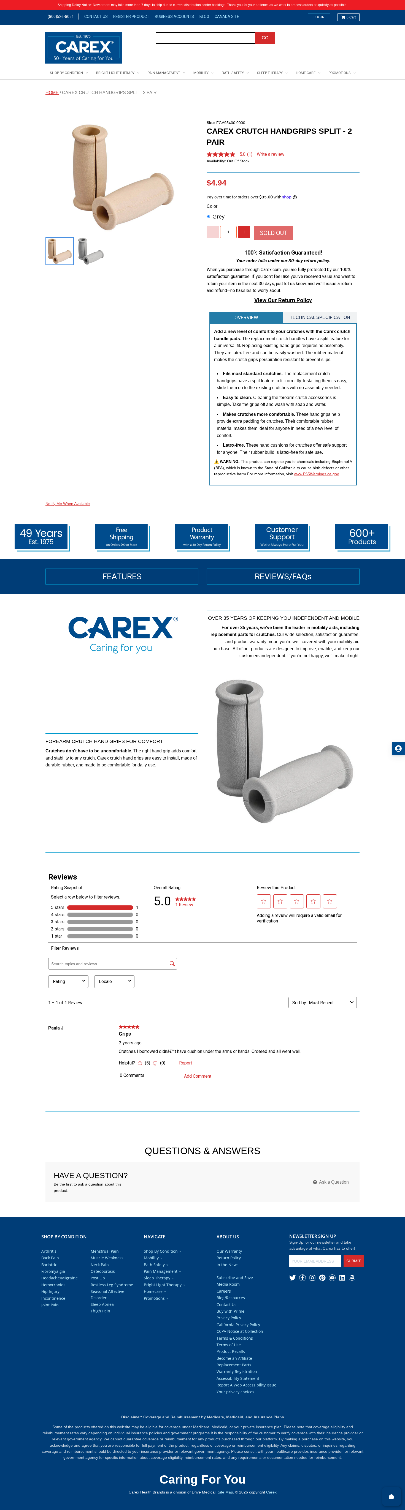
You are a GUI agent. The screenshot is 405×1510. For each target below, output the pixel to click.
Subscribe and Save (235, 1277)
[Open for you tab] (398, 748)
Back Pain (50, 1257)
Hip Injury (50, 1291)
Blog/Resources (231, 1297)
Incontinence (53, 1298)
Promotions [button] (154, 1298)
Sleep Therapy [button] (157, 1277)
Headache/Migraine (59, 1277)
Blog (204, 16)
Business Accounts (174, 16)
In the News (228, 1264)
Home (52, 92)
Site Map (225, 1492)
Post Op (98, 1277)
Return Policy (229, 1257)
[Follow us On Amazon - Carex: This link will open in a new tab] (352, 1277)
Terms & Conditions (235, 1338)
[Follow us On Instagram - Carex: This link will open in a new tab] (312, 1277)
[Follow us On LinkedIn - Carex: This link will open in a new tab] (342, 1277)
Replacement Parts (234, 1364)
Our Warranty (229, 1251)
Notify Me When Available (67, 503)
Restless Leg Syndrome (112, 1284)
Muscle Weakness (107, 1257)
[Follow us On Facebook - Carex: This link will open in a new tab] (302, 1277)
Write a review (270, 154)
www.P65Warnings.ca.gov (316, 474)
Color (212, 206)
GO (265, 38)
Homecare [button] (153, 1291)
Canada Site (227, 16)
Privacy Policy (229, 1317)
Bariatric (49, 1264)
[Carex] (83, 48)
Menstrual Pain (105, 1251)
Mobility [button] (151, 1257)
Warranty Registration (237, 1371)
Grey (218, 217)
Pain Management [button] (160, 1271)
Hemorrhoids (53, 1284)
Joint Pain (50, 1304)
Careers (224, 1291)
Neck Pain (100, 1264)
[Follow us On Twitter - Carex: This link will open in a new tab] (292, 1277)
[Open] (391, 1496)
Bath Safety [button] (154, 1264)
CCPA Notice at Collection (240, 1331)
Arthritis (48, 1251)
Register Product (131, 16)
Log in (319, 17)
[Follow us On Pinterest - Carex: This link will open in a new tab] (322, 1277)
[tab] (246, 317)
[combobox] (206, 38)
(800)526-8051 (61, 16)
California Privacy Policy (238, 1324)
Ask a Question (333, 1182)
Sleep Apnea (102, 1304)
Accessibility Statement (238, 1378)
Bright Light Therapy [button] (163, 1284)
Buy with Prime (230, 1311)
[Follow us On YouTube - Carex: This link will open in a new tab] (332, 1277)
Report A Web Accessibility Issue (246, 1385)
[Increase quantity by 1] (244, 232)
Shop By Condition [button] (161, 1251)
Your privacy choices (235, 1391)
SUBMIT (353, 1261)
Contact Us (96, 16)
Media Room (228, 1284)
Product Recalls (231, 1351)
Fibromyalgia (53, 1271)
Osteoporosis (103, 1271)
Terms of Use (229, 1344)
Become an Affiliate (234, 1358)
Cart (351, 17)
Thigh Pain (100, 1311)
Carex (271, 1492)
